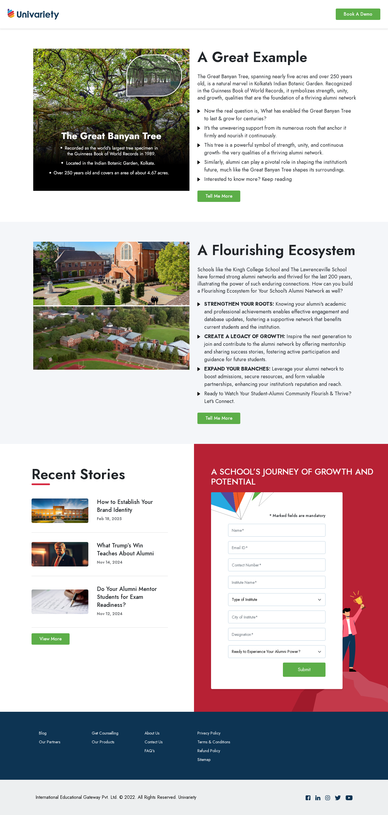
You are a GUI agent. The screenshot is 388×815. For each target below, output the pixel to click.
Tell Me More (218, 196)
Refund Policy (208, 751)
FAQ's (150, 751)
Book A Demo (358, 14)
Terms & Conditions (213, 742)
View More (50, 639)
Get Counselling (105, 733)
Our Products (103, 742)
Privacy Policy (208, 733)
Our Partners (49, 742)
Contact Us (153, 742)
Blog (43, 733)
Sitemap (203, 759)
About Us (152, 733)
